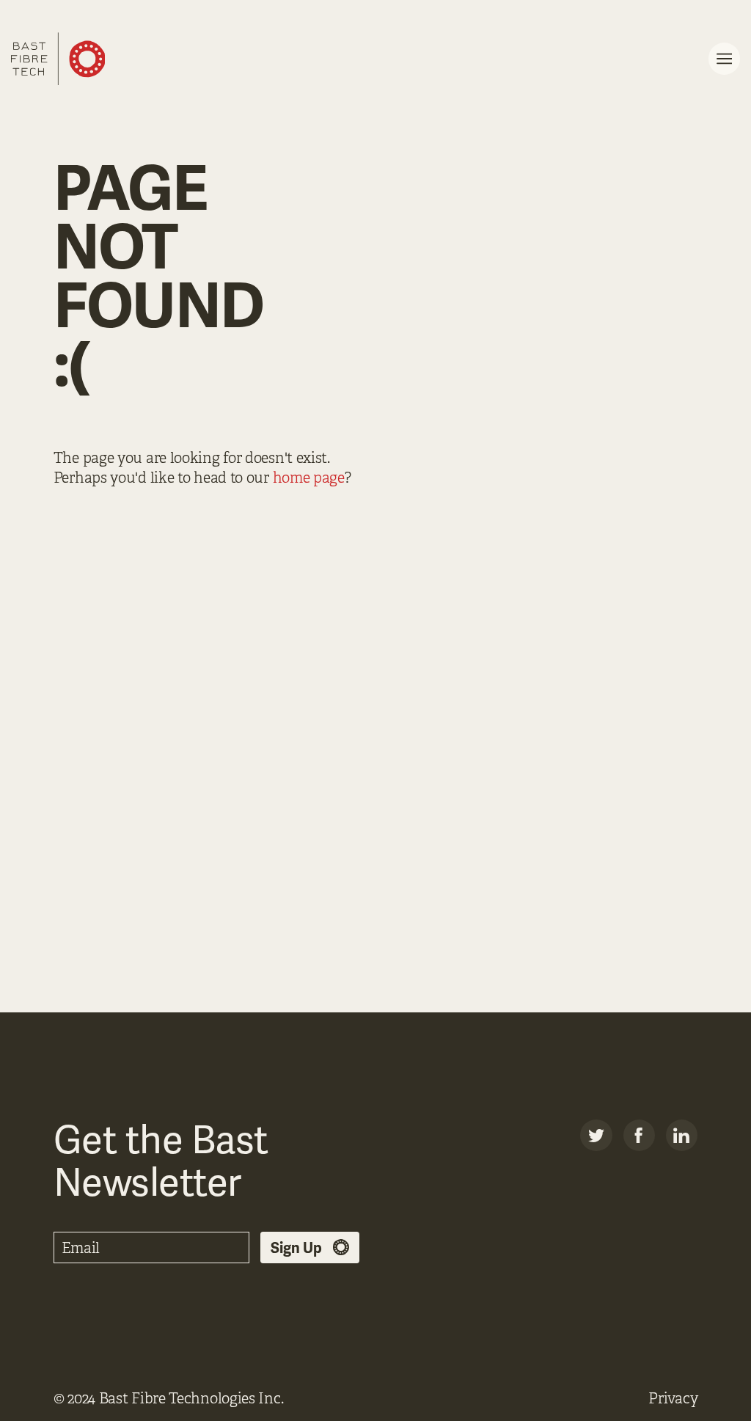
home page (309, 478)
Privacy (672, 1398)
